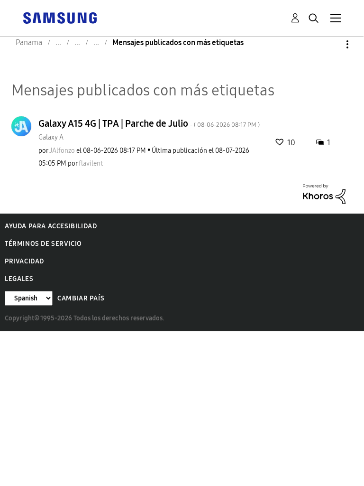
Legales (19, 279)
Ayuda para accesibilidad (51, 226)
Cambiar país (80, 298)
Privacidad (24, 261)
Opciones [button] (331, 44)
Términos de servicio (43, 244)
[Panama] (60, 17)
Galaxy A (51, 137)
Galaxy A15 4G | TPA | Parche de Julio (149, 123)
